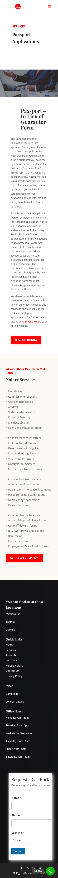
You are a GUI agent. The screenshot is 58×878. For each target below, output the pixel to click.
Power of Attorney (19, 417)
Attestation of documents (23, 484)
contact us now (26, 340)
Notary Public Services (21, 464)
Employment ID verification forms (28, 546)
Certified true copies (20, 402)
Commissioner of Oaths (22, 396)
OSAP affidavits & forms (22, 525)
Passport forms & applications (26, 495)
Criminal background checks (25, 479)
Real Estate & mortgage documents (29, 489)
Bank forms (15, 536)
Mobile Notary (33, 321)
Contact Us (12, 671)
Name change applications (24, 500)
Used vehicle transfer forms (25, 469)
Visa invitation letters (21, 458)
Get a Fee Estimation (24, 557)
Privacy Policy (14, 676)
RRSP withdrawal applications (26, 531)
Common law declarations (24, 515)
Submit (18, 851)
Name (16, 798)
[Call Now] (50, 871)
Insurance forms (18, 541)
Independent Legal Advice (23, 453)
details (43, 317)
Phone (16, 815)
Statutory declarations (21, 412)
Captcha (17, 832)
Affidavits (13, 407)
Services (11, 650)
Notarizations (16, 391)
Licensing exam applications (25, 428)
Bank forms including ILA (23, 448)
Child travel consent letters (24, 438)
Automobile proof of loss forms (27, 520)
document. (25, 264)
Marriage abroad (18, 422)
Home (9, 644)
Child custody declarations (24, 443)
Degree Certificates (19, 505)
